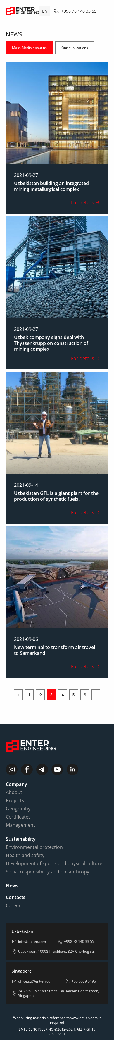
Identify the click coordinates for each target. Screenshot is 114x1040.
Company (16, 784)
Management (20, 825)
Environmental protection (34, 847)
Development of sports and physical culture (54, 863)
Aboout (14, 792)
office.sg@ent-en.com (35, 981)
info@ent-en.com (32, 941)
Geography (18, 808)
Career (13, 905)
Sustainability (21, 839)
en (44, 11)
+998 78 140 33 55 (78, 11)
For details (82, 202)
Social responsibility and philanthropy (47, 871)
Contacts (15, 897)
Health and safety (25, 855)
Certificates (18, 817)
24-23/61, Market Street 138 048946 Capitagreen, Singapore (58, 993)
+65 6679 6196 (84, 981)
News (12, 886)
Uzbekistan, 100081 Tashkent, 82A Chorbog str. (56, 951)
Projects (15, 800)
